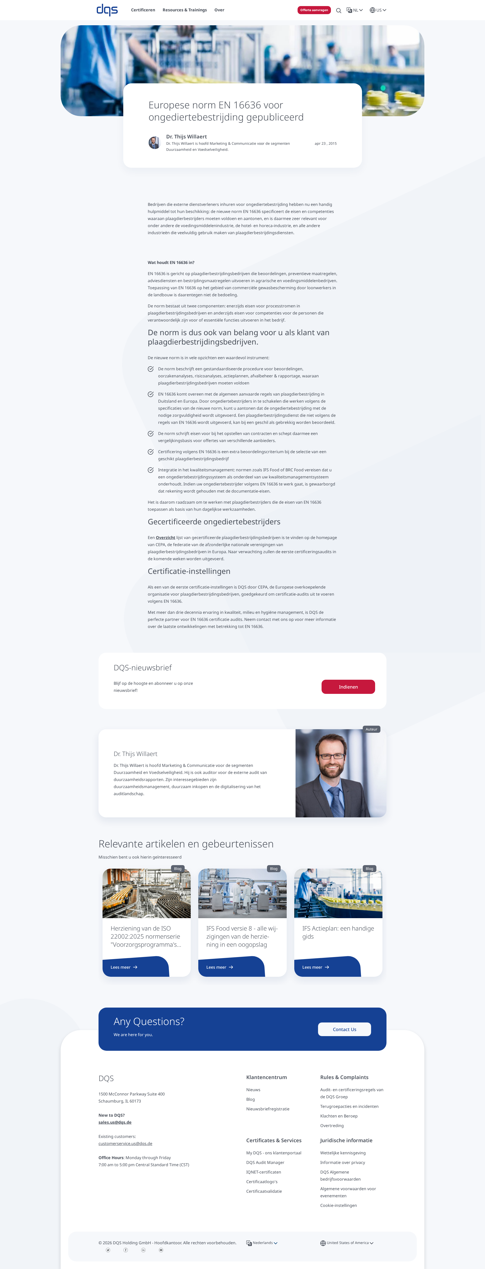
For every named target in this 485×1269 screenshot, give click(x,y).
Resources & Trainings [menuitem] (185, 10)
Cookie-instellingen (338, 1205)
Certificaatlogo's (262, 1181)
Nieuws (253, 1089)
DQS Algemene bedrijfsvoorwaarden (340, 1175)
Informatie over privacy (342, 1162)
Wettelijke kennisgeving (343, 1153)
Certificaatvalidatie (264, 1191)
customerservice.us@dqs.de (125, 1143)
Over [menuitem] (219, 10)
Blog (250, 1099)
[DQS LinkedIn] (143, 1250)
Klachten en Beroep (339, 1116)
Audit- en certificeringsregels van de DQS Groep (351, 1093)
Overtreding (332, 1125)
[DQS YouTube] (161, 1250)
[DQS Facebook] (126, 1250)
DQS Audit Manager (265, 1162)
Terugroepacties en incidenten (349, 1106)
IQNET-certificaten (263, 1172)
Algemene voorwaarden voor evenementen (348, 1192)
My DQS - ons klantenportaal (273, 1153)
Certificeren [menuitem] (143, 10)
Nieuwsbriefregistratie (267, 1109)
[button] (355, 10)
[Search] (339, 10)
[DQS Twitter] (108, 1250)
